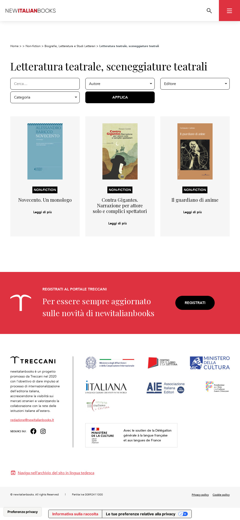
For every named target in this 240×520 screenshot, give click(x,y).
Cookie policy (221, 494)
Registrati (195, 303)
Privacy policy (200, 494)
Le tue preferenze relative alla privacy (140, 514)
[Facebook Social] (33, 430)
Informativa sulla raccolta (75, 514)
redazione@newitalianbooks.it (32, 419)
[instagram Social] (43, 430)
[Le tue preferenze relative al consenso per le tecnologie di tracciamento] (22, 511)
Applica (120, 97)
